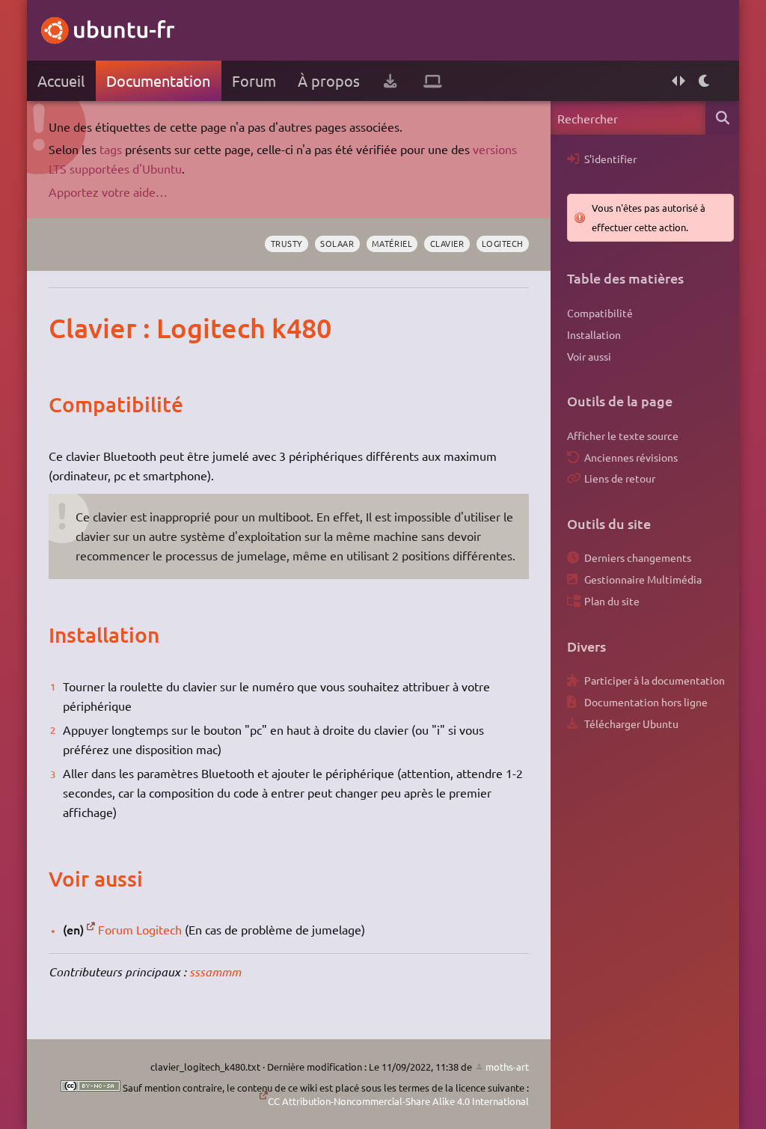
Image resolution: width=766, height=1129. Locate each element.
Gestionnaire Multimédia (643, 579)
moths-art (507, 1066)
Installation (594, 334)
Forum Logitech (140, 929)
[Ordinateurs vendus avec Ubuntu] (433, 81)
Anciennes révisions (631, 457)
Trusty (287, 243)
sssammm (215, 971)
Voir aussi (589, 356)
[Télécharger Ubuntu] (390, 81)
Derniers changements (637, 557)
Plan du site (612, 601)
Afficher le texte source (622, 435)
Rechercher (722, 118)
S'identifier (610, 158)
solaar (337, 243)
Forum (254, 80)
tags (110, 148)
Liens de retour (619, 478)
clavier (447, 243)
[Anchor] (64, 327)
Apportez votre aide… (108, 191)
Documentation (158, 80)
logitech (503, 243)
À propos (329, 80)
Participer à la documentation (654, 680)
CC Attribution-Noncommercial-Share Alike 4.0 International (398, 1101)
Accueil (61, 80)
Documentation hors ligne (646, 702)
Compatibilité (600, 312)
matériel (392, 243)
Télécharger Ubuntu (631, 723)
